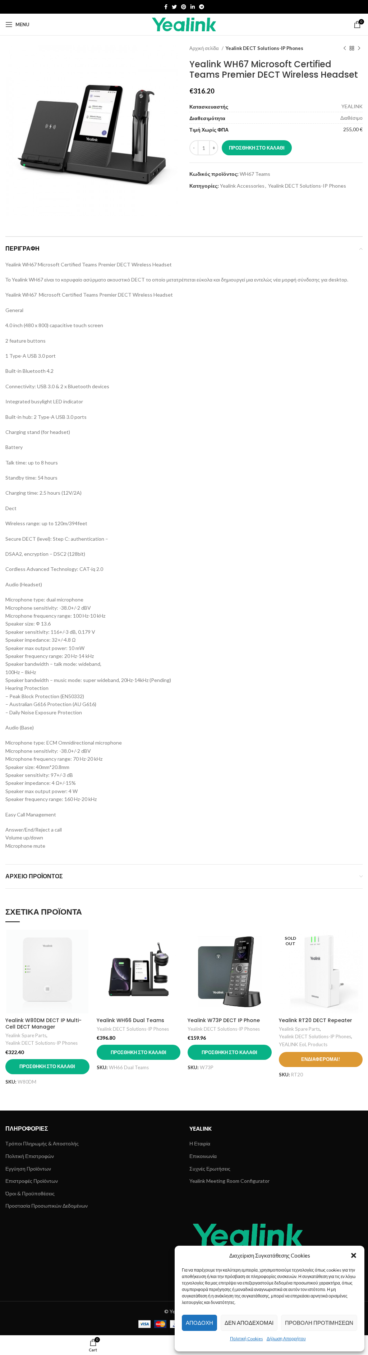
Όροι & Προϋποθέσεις (30, 1193)
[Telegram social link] (201, 7)
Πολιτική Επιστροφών (29, 1156)
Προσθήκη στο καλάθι (257, 148)
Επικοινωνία (203, 1156)
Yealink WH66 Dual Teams (130, 1020)
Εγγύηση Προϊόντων (28, 1169)
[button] (353, 1255)
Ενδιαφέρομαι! (320, 1059)
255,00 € (353, 129)
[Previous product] (344, 48)
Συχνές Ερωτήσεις (209, 1169)
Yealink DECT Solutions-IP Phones (264, 48)
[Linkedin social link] (192, 7)
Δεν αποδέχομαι (249, 1322)
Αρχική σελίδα (204, 48)
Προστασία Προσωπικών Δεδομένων (46, 1206)
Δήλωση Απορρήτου (286, 1338)
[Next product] (359, 48)
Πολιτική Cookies (246, 1338)
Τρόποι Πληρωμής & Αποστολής (42, 1143)
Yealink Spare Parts (25, 1035)
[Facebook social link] (166, 7)
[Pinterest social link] (183, 7)
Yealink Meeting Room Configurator (229, 1181)
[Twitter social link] (174, 7)
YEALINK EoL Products (303, 1044)
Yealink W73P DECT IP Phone (224, 1020)
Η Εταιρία (199, 1143)
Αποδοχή (199, 1322)
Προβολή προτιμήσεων (319, 1322)
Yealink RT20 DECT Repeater (315, 1020)
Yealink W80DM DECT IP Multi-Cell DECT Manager (43, 1023)
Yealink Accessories (242, 186)
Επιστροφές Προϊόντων (31, 1181)
